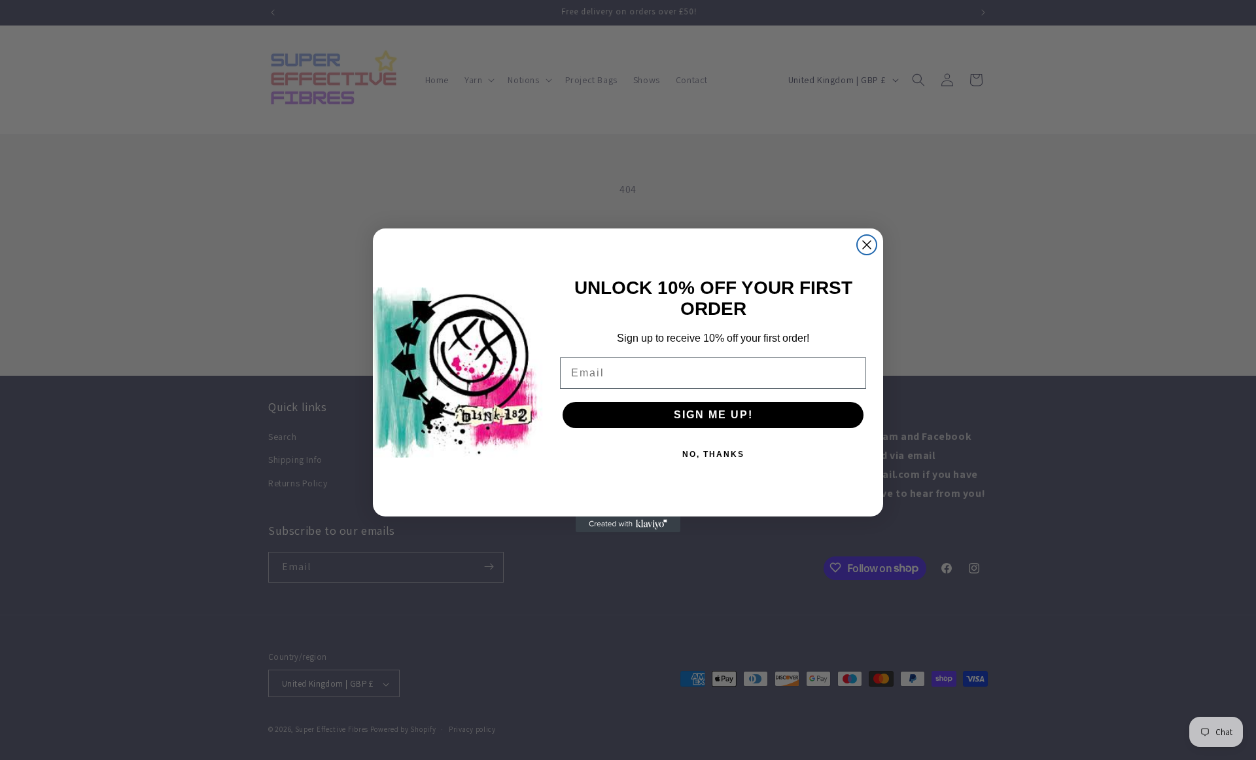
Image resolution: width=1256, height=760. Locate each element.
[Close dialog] (867, 245)
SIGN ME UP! (713, 414)
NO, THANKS (713, 454)
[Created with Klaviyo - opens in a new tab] (628, 524)
